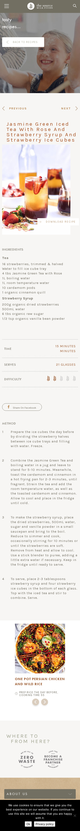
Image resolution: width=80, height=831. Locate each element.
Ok (28, 824)
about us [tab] (17, 794)
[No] (75, 815)
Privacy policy (45, 824)
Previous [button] (35, 703)
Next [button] (44, 703)
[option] (40, 659)
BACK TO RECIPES (25, 42)
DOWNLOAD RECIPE (61, 221)
